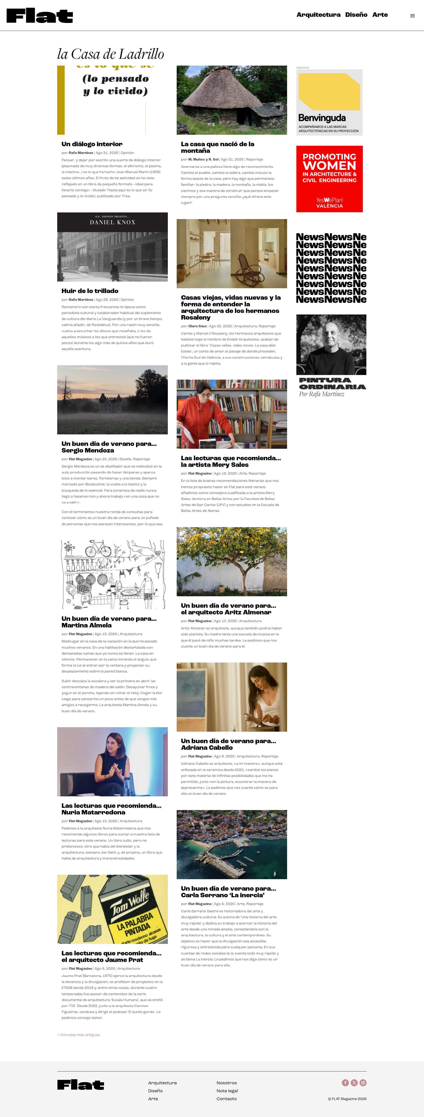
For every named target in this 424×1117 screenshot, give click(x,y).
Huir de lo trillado (90, 291)
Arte (380, 16)
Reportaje (141, 459)
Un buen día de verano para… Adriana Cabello (228, 745)
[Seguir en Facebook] (345, 1082)
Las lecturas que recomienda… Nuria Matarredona (112, 809)
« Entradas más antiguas (78, 1035)
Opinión (127, 153)
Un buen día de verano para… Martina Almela (109, 622)
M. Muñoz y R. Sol (203, 159)
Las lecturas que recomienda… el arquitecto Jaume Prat (112, 957)
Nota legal (227, 1091)
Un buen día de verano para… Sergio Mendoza (109, 447)
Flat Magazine (80, 459)
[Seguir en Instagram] (363, 1082)
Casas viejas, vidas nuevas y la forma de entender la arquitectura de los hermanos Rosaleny (231, 308)
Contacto (227, 1099)
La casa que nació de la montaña (217, 148)
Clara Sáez (197, 326)
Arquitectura (319, 16)
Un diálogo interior (92, 144)
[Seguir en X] (354, 1082)
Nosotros (227, 1083)
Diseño (356, 16)
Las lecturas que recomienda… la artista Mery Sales (231, 462)
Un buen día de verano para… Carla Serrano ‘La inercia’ (228, 892)
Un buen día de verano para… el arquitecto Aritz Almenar (228, 609)
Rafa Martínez (81, 153)
